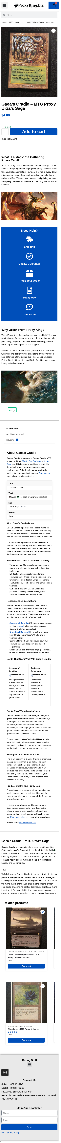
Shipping (29, 246)
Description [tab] (12, 428)
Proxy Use (29, 297)
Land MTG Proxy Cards (35, 22)
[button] (4, 5)
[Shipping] (29, 239)
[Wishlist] (42, 912)
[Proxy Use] (29, 290)
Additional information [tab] (16, 434)
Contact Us (29, 314)
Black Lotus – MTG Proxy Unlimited (23, 1029)
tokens (20, 626)
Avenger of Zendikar (19, 623)
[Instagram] (5, 1072)
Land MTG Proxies (27, 822)
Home (4, 22)
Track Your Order (29, 280)
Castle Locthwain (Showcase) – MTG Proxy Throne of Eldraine (24, 956)
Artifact (11, 1026)
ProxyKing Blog (10, 1132)
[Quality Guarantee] (29, 256)
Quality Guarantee (29, 263)
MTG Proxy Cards (16, 22)
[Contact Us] (29, 307)
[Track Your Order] (29, 273)
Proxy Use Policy (17, 817)
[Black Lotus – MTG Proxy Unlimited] (26, 1002)
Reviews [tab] (11, 440)
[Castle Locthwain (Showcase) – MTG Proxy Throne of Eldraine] (26, 928)
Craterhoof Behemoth (20, 632)
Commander (44, 473)
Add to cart (33, 131)
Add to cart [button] (26, 966)
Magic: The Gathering (32, 461)
